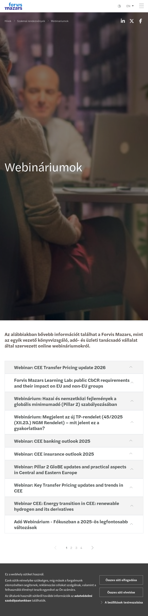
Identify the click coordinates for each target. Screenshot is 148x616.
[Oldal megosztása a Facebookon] (140, 20)
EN (128, 6)
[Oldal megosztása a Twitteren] (132, 20)
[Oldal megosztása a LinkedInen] (123, 20)
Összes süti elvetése (121, 592)
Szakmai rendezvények (31, 21)
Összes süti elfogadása (121, 580)
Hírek (8, 21)
